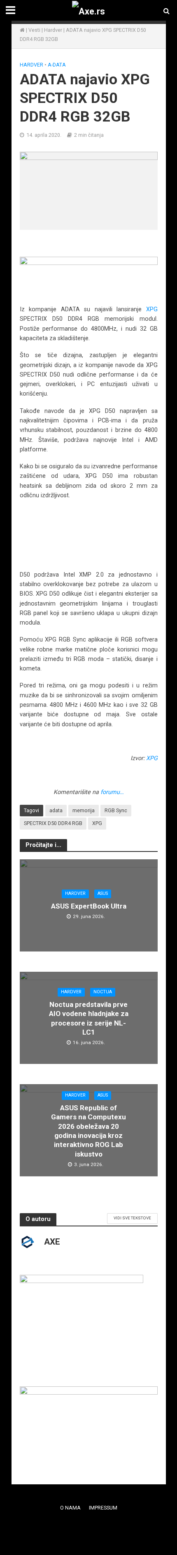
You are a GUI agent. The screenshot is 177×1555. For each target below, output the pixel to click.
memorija (83, 810)
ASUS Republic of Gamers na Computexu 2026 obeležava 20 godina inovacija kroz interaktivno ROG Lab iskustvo (88, 1131)
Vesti (34, 30)
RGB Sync (116, 810)
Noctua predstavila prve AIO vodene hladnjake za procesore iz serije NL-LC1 (88, 1018)
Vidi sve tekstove (132, 1218)
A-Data (57, 65)
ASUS (103, 893)
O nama (70, 1508)
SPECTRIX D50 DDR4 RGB (53, 823)
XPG (152, 309)
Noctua (102, 992)
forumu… (112, 792)
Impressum (103, 1508)
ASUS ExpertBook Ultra (88, 906)
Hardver (53, 30)
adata (56, 810)
